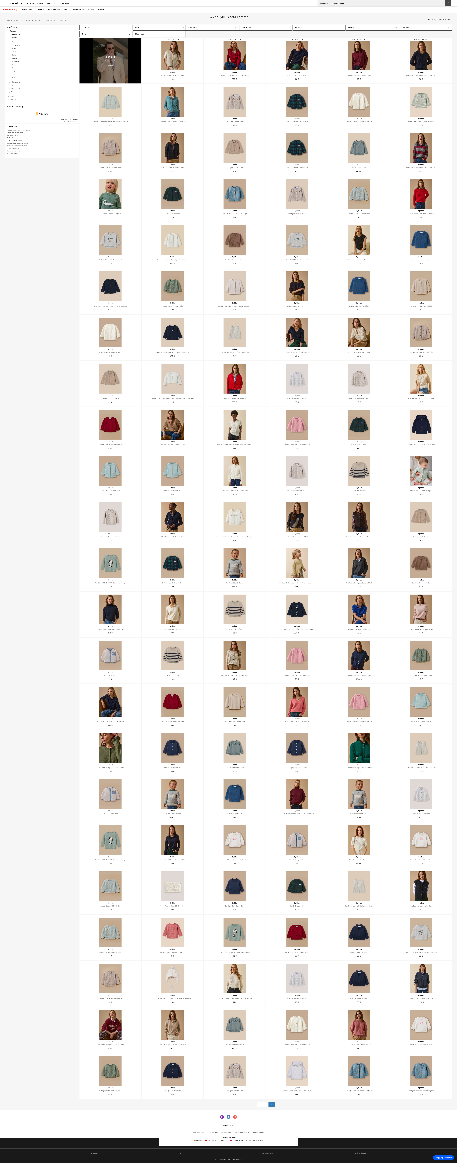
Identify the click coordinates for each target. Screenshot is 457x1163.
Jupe (14, 55)
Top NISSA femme (13, 148)
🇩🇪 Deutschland (211, 1140)
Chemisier (16, 45)
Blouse (14, 42)
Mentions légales (360, 1153)
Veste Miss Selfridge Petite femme (18, 130)
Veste (14, 78)
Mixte (12, 96)
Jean (14, 52)
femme (31, 3)
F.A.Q (180, 1153)
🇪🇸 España (198, 1140)
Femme (13, 31)
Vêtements (27, 10)
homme (41, 3)
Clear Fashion (73, 119)
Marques (52, 3)
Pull (13, 65)
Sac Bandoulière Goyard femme (17, 143)
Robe (14, 68)
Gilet (14, 48)
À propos (94, 1153)
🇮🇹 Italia (224, 1140)
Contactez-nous (267, 1153)
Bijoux (91, 10)
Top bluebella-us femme (15, 132)
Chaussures (54, 10)
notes (261, 1132)
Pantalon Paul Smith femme (16, 151)
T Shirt (14, 71)
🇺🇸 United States (256, 1140)
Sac (66, 10)
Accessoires (78, 10)
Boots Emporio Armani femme (17, 146)
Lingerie (40, 10)
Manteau (15, 58)
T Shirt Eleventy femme (14, 138)
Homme (13, 99)
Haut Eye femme (12, 153)
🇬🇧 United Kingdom (238, 1140)
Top (13, 74)
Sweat (14, 37)
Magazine (65, 3)
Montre (102, 10)
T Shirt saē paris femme (14, 140)
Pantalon (15, 61)
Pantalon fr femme (13, 135)
